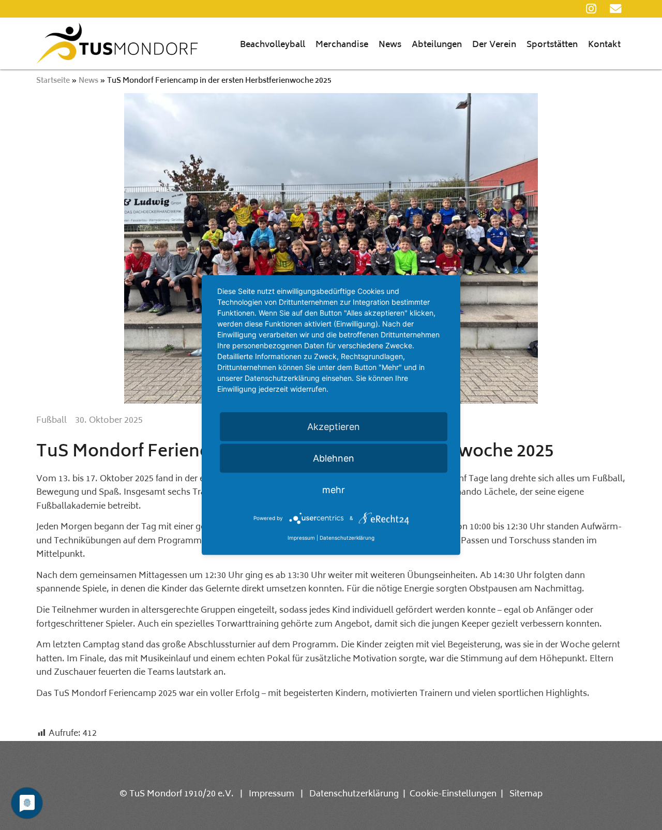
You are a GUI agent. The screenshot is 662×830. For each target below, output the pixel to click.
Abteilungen (437, 45)
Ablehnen (333, 458)
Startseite (53, 81)
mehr (333, 489)
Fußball (51, 420)
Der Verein (494, 45)
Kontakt (604, 45)
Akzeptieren (333, 426)
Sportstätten (552, 45)
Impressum (271, 794)
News (390, 45)
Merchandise (341, 45)
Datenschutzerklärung (354, 794)
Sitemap (526, 794)
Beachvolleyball (272, 45)
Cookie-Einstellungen (453, 794)
